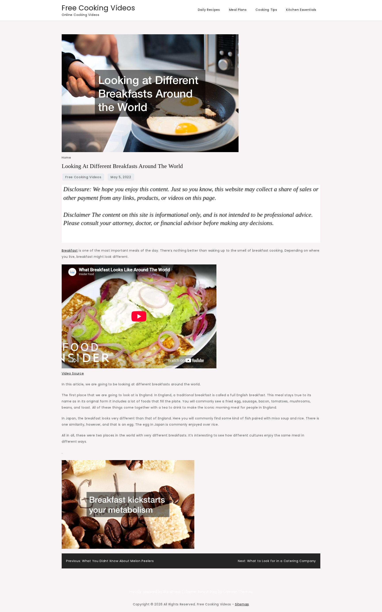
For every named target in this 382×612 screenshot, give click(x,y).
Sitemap (242, 604)
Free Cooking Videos (98, 8)
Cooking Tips (266, 10)
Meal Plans (238, 10)
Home (66, 157)
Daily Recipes (209, 10)
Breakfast (70, 250)
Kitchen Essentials (301, 10)
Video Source (73, 373)
